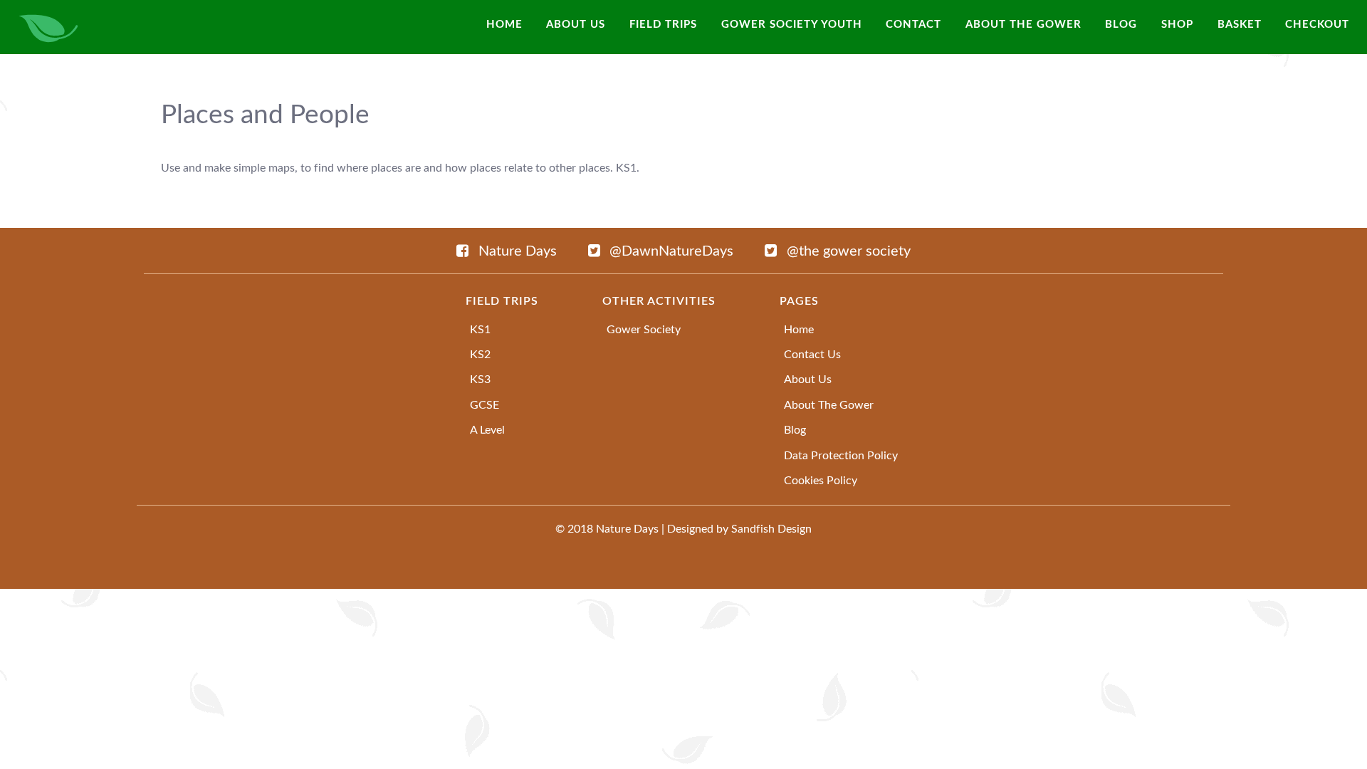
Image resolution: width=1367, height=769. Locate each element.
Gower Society (644, 329)
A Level (487, 430)
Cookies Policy (820, 480)
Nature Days (627, 529)
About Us (808, 379)
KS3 (480, 379)
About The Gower (829, 405)
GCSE (484, 405)
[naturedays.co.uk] (48, 27)
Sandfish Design (771, 529)
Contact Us (812, 354)
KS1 (480, 329)
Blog (795, 430)
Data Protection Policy (841, 455)
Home (799, 329)
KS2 (480, 354)
